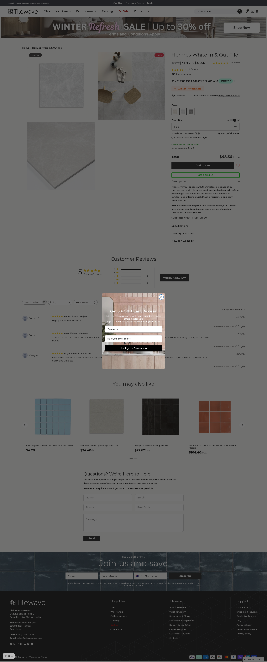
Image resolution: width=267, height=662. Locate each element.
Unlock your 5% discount (133, 348)
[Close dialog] (161, 297)
